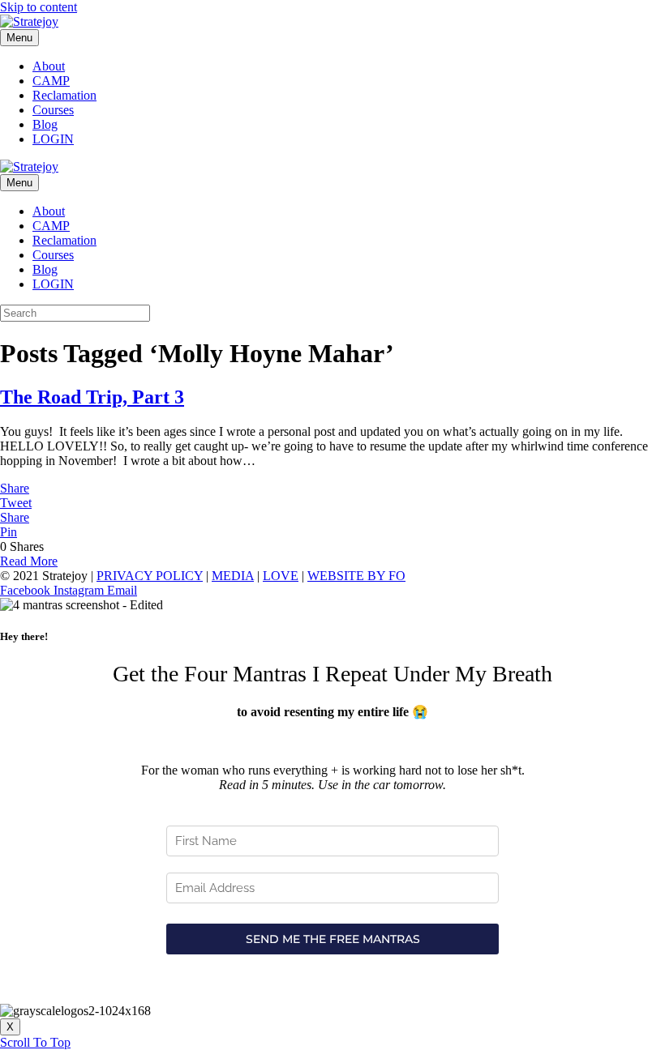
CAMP (51, 81)
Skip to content (38, 7)
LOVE (280, 576)
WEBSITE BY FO (356, 576)
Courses (53, 110)
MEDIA (233, 576)
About (48, 66)
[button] (35, 1042)
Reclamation (64, 95)
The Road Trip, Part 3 (92, 397)
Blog (45, 124)
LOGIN (53, 139)
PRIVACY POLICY (150, 576)
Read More (29, 561)
